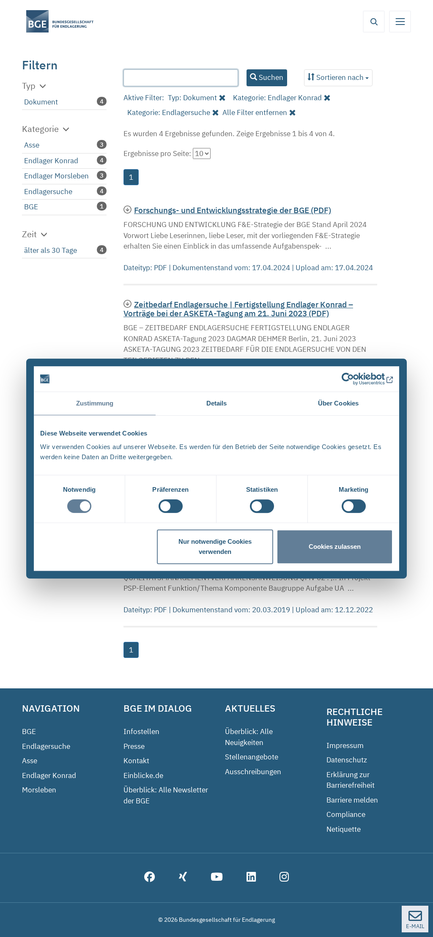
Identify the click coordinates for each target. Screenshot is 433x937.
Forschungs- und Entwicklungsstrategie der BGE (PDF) (232, 210)
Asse (31, 145)
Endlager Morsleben (56, 176)
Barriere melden (352, 800)
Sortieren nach (340, 77)
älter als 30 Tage (50, 250)
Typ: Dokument (192, 97)
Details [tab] (216, 403)
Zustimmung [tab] (95, 403)
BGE (31, 206)
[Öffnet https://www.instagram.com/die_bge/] (284, 877)
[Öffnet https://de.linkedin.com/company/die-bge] (251, 877)
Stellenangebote (251, 757)
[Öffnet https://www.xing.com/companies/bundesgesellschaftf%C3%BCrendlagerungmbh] (183, 877)
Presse (134, 746)
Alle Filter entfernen (254, 112)
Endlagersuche (48, 191)
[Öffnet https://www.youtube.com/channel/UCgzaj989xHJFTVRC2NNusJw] (216, 877)
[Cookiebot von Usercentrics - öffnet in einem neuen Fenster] (356, 379)
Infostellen (141, 731)
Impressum (345, 745)
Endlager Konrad (51, 160)
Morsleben (39, 790)
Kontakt (136, 760)
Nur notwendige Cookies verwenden (215, 546)
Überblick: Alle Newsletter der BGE (165, 795)
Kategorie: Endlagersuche (168, 112)
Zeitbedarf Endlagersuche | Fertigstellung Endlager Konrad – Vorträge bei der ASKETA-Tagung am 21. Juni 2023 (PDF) (238, 308)
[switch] (171, 506)
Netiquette (343, 829)
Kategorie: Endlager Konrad (277, 97)
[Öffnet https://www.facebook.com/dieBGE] (149, 877)
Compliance (345, 814)
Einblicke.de (143, 775)
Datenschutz (346, 759)
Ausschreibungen (253, 771)
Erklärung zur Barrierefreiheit (350, 780)
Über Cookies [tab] (338, 403)
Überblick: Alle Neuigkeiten (249, 737)
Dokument (41, 102)
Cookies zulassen (335, 546)
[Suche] (374, 22)
